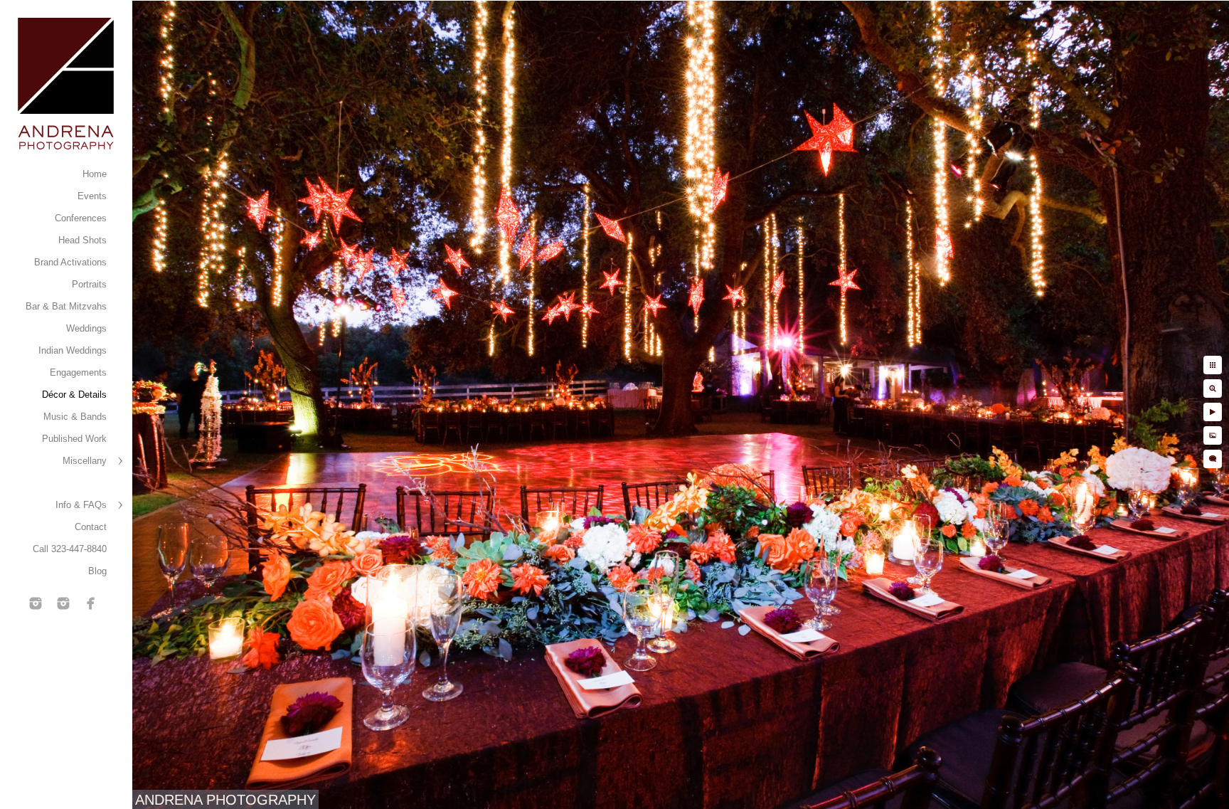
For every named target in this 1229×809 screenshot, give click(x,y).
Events (92, 196)
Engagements (78, 372)
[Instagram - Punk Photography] (63, 603)
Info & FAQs (81, 504)
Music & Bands (75, 416)
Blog (97, 571)
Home (95, 174)
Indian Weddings (72, 350)
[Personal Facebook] (91, 603)
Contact (91, 527)
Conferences (81, 218)
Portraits (89, 284)
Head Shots (82, 240)
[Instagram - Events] (35, 603)
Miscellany (85, 460)
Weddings (86, 328)
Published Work (74, 438)
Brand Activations (70, 262)
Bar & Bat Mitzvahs (66, 306)
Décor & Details (74, 394)
